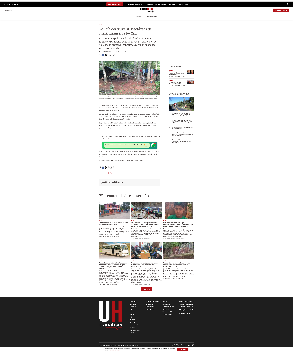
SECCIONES (139, 4)
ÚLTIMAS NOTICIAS (114, 4)
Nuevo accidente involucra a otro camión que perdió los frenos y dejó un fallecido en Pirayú (182, 134)
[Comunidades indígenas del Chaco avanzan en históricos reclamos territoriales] (146, 250)
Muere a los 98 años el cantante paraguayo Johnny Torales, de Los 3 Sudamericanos (182, 141)
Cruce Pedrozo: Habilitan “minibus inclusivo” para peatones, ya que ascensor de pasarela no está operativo (113, 265)
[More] (143, 4)
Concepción (120, 173)
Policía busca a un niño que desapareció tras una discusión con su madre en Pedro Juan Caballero (178, 224)
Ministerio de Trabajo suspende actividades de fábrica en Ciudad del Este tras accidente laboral (145, 224)
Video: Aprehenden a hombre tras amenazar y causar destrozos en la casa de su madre (176, 265)
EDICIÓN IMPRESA (281, 10)
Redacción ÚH (147, 238)
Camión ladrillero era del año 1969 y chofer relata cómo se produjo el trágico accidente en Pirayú (181, 114)
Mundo (171, 70)
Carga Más (146, 289)
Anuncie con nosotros (153, 301)
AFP (184, 76)
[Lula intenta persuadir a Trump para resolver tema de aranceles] (190, 72)
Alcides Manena (115, 236)
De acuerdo (182, 349)
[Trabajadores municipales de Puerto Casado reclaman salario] (114, 210)
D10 (156, 4)
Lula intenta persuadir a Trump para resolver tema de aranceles (176, 73)
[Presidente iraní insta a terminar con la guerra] (190, 82)
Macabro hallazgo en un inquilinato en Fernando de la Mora (182, 128)
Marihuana (103, 173)
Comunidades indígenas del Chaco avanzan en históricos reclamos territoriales (145, 265)
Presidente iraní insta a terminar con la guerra (175, 83)
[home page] (147, 10)
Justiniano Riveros (112, 182)
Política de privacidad (114, 350)
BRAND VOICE (183, 4)
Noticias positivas (151, 16)
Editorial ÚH (140, 16)
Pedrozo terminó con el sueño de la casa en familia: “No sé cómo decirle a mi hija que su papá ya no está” (182, 121)
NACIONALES (130, 4)
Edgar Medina (179, 278)
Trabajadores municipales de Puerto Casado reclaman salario (113, 224)
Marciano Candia (180, 238)
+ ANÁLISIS (149, 4)
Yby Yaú (112, 173)
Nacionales (102, 25)
